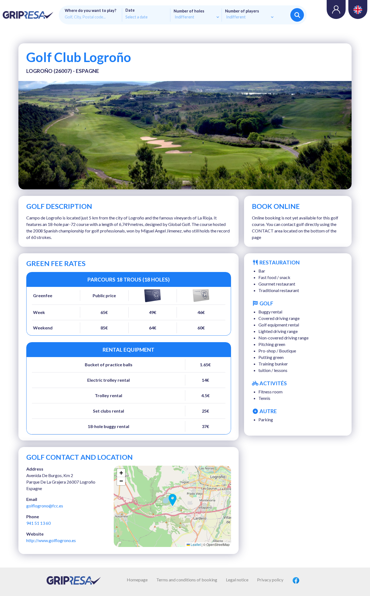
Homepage (137, 579)
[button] (172, 500)
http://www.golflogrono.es (51, 540)
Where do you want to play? (90, 10)
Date (130, 10)
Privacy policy (270, 579)
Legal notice (237, 579)
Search (297, 15)
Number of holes (189, 11)
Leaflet (195, 544)
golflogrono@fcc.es (44, 505)
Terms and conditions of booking (186, 579)
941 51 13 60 (38, 523)
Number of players (242, 11)
